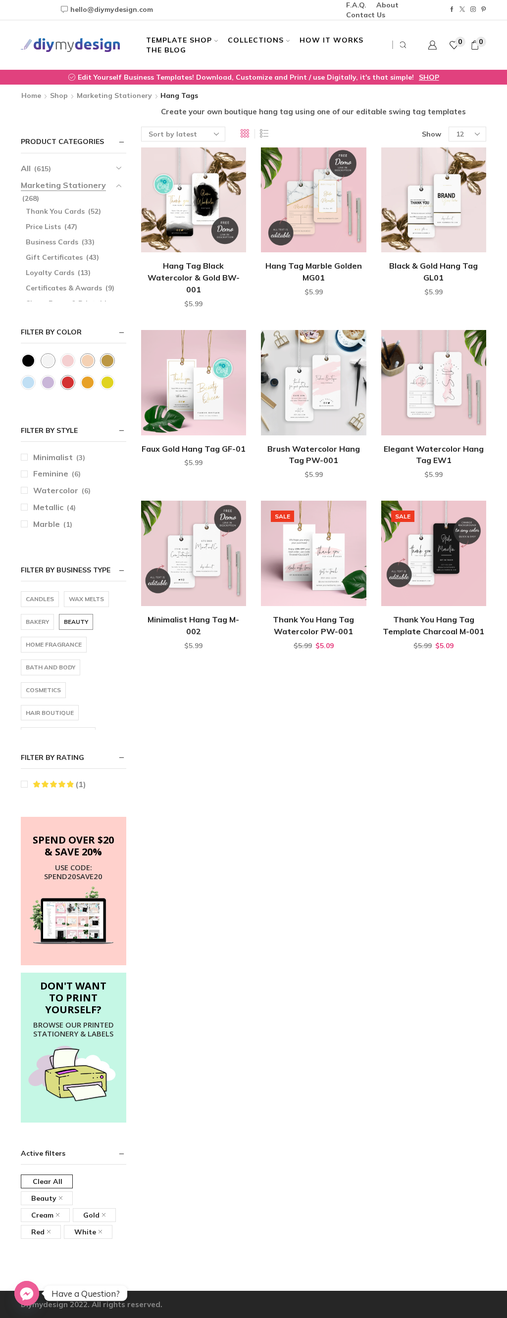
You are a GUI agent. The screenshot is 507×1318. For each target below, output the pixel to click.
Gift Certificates (54, 257)
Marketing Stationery (114, 95)
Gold (91, 1215)
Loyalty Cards (50, 272)
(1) (79, 784)
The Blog (166, 50)
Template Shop (179, 40)
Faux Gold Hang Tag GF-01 (194, 449)
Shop (59, 95)
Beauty (43, 1198)
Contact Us (365, 14)
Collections (256, 40)
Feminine (50, 473)
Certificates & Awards (64, 287)
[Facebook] (452, 9)
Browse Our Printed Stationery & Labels (73, 1029)
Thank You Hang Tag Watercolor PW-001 (313, 625)
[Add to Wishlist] (221, 236)
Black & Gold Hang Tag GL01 (433, 271)
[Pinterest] (483, 9)
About (387, 4)
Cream (42, 1215)
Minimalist (53, 457)
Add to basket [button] (193, 236)
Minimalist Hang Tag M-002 (193, 625)
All (26, 168)
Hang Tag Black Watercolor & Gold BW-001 (194, 277)
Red (38, 1231)
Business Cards (52, 241)
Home (31, 95)
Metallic (48, 507)
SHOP (429, 77)
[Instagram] (473, 9)
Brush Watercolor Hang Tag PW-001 (313, 455)
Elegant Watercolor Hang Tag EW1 (434, 455)
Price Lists (43, 226)
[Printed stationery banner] (73, 1074)
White (85, 1231)
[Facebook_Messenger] (26, 1293)
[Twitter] (462, 9)
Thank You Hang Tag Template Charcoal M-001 (433, 625)
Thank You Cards (55, 211)
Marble (46, 524)
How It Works (331, 40)
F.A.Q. (356, 4)
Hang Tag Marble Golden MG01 (313, 271)
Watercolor (55, 490)
